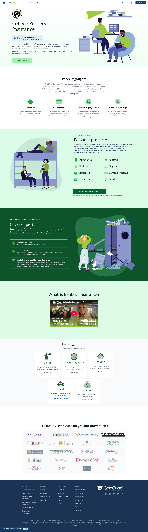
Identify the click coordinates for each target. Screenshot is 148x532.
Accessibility (79, 510)
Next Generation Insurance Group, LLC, (87, 520)
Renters (21, 3)
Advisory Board (63, 496)
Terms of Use (79, 493)
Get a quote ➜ (22, 60)
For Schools (122, 3)
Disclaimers (79, 503)
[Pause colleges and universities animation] (125, 474)
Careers (60, 507)
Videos (60, 503)
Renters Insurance (28, 490)
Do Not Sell (79, 500)
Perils (12, 229)
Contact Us (43, 493)
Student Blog (44, 500)
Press (59, 500)
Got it (25, 528)
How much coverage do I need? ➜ (89, 191)
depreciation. (89, 148)
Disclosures (79, 507)
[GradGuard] (9, 2)
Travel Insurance (27, 507)
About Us (61, 490)
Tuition (30, 3)
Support (39, 3)
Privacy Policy (80, 490)
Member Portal (45, 496)
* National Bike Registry (60, 398)
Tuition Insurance (27, 493)
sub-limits (101, 146)
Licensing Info (79, 496)
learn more (19, 528)
